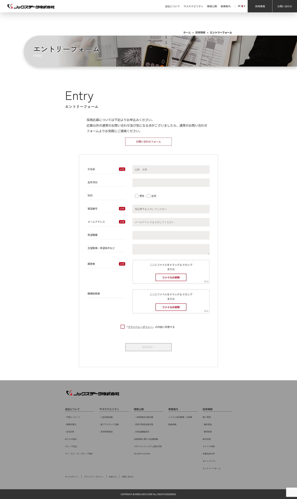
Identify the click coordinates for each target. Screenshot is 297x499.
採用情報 (260, 6)
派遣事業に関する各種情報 (146, 439)
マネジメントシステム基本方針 (148, 446)
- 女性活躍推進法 (141, 431)
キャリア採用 (209, 446)
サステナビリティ (193, 6)
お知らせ (113, 476)
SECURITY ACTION (142, 453)
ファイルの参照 (171, 277)
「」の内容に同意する (150, 327)
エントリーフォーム (212, 468)
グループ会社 (71, 446)
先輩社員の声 (209, 453)
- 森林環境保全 (106, 431)
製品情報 (172, 424)
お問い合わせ (284, 6)
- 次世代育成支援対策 (143, 424)
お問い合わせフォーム (148, 141)
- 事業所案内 (70, 424)
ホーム (187, 32)
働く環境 (207, 417)
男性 (141, 196)
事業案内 (225, 6)
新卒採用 (207, 439)
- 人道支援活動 (106, 417)
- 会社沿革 (69, 431)
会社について (172, 6)
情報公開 (212, 6)
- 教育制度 (207, 431)
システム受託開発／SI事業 (180, 417)
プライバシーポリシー (140, 327)
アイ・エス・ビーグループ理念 (79, 453)
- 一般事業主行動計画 (143, 417)
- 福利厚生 (207, 424)
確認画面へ (148, 347)
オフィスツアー (210, 461)
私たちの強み (71, 439)
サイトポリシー (72, 476)
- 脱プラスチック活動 (109, 424)
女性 (153, 196)
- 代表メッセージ (72, 417)
